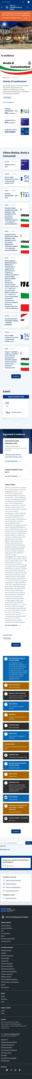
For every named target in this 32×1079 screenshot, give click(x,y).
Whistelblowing (5, 1061)
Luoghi (3, 1011)
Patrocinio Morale (16, 412)
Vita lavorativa (5, 987)
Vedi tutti (16, 376)
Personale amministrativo (8, 939)
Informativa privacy (6, 1053)
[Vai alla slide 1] (4, 418)
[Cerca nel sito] (28, 7)
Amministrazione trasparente (9, 1050)
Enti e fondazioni (5, 933)
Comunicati (4, 999)
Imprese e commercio (7, 974)
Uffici (2, 931)
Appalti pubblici (5, 958)
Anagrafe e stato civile (7, 956)
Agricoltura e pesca (6, 950)
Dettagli (26, 18)
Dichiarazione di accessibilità (8, 1058)
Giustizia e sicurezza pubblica (8, 971)
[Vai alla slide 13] (27, 418)
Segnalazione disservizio (7, 1045)
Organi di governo (6, 925)
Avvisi (2, 1002)
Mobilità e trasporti (6, 977)
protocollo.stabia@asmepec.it (12, 1034)
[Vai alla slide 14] (4, 419)
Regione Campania (6, 2)
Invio (28, 843)
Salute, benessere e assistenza (9, 979)
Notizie (3, 996)
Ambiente (3, 953)
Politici (3, 936)
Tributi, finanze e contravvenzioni (10, 982)
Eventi (3, 1013)
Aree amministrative (6, 928)
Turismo (3, 985)
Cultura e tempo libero (7, 966)
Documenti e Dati (5, 941)
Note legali (4, 1055)
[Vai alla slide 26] (27, 419)
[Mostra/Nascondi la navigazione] (2, 7)
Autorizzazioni (5, 961)
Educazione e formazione (8, 969)
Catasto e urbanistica (6, 963)
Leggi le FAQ (4, 1039)
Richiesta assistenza (6, 1047)
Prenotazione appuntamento (9, 1042)
